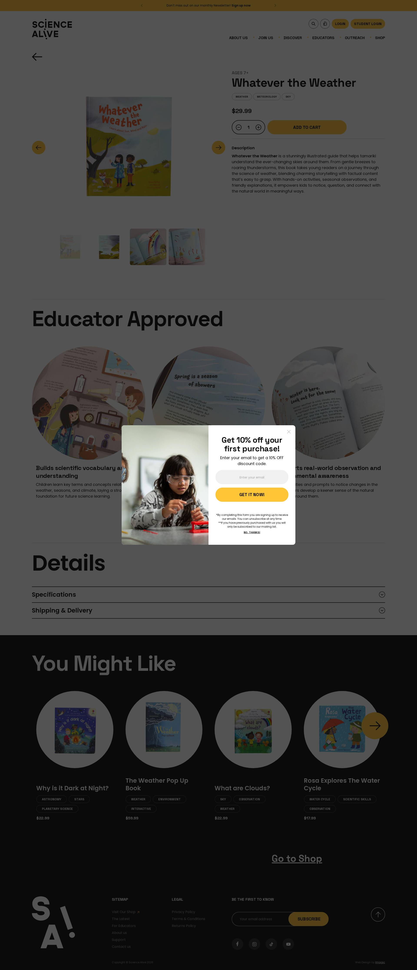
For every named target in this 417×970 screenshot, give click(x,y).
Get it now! (252, 494)
